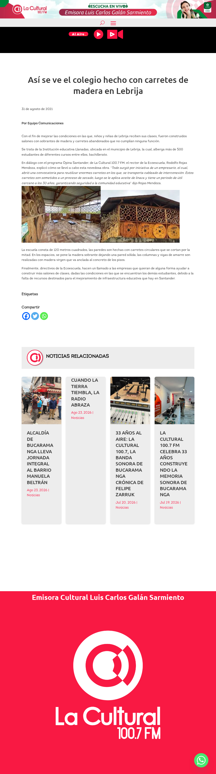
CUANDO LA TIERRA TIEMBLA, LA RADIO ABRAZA (85, 392)
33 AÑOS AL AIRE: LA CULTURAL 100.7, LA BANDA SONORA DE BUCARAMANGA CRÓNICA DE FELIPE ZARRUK (130, 463)
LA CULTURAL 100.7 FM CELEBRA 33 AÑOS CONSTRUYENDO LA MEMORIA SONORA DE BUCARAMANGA (174, 463)
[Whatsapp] (44, 316)
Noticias (33, 495)
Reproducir (98, 34)
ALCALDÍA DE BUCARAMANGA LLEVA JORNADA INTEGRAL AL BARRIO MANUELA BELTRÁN (40, 457)
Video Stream (115, 34)
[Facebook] (26, 316)
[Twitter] (35, 316)
